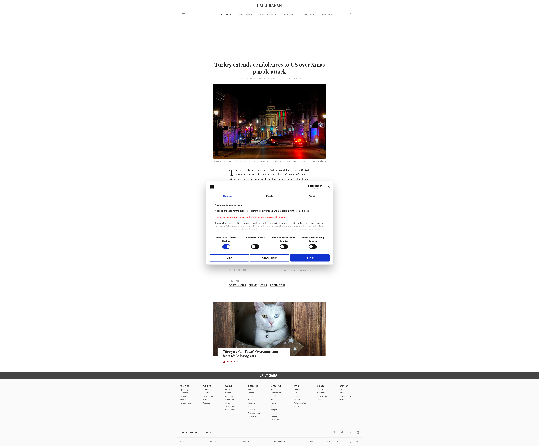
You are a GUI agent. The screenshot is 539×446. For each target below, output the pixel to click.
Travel (273, 396)
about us (244, 442)
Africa (227, 403)
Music (296, 393)
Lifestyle (276, 386)
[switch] (255, 246)
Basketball (321, 393)
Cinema (297, 389)
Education (206, 393)
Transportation (254, 413)
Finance (251, 399)
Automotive (252, 389)
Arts (296, 386)
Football (320, 389)
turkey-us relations (237, 285)
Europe (228, 393)
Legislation (245, 14)
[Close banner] (329, 187)
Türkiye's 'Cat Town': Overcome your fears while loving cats (250, 354)
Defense (251, 409)
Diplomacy (225, 14)
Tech (250, 406)
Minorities (206, 399)
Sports (321, 386)
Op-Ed (341, 393)
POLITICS (184, 386)
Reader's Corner (345, 396)
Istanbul (206, 389)
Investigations (208, 396)
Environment (276, 393)
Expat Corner (276, 420)
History (274, 413)
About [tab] (312, 196)
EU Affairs (289, 14)
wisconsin (253, 285)
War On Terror (268, 14)
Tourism (251, 403)
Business (253, 386)
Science (274, 406)
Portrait (297, 399)
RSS (311, 442)
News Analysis (330, 14)
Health (273, 389)
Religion (274, 409)
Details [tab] (269, 196)
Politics (206, 14)
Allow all (310, 258)
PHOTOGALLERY (233, 362)
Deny (229, 258)
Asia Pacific (229, 399)
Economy (251, 393)
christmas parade (277, 285)
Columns (342, 389)
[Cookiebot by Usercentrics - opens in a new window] (310, 187)
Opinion (344, 386)
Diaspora (206, 403)
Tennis (319, 399)
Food (273, 399)
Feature (274, 416)
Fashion (274, 403)
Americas (229, 396)
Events (296, 396)
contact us (279, 442)
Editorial (342, 399)
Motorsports (322, 396)
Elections (308, 14)
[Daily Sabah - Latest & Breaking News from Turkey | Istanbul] (269, 5)
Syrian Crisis (230, 406)
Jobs (182, 442)
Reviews (297, 406)
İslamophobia (230, 409)
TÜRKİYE (207, 386)
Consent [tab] (227, 196)
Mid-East (228, 389)
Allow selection (269, 258)
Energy (250, 396)
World (229, 386)
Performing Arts (300, 403)
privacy (212, 442)
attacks (263, 285)
